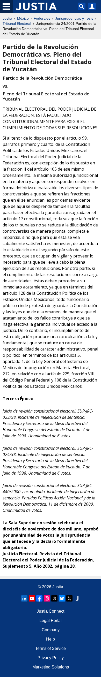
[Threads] (54, 598)
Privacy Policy (51, 658)
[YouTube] (32, 598)
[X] (69, 598)
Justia (7, 18)
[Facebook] (39, 598)
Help (50, 639)
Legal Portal (50, 620)
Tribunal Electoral (17, 23)
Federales (42, 18)
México (23, 18)
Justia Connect (50, 611)
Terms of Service (50, 648)
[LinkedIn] (24, 598)
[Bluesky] (62, 598)
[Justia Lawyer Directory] (77, 598)
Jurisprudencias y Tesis (74, 18)
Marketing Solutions (50, 667)
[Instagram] (47, 598)
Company (51, 630)
